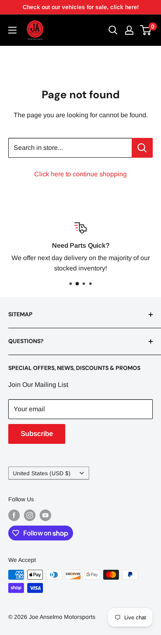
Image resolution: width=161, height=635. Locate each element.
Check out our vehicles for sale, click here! (81, 7)
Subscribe (37, 434)
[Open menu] (12, 30)
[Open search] (113, 30)
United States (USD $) (42, 473)
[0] (146, 30)
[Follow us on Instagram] (30, 515)
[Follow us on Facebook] (14, 515)
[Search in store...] (142, 148)
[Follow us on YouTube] (45, 515)
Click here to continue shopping (80, 174)
